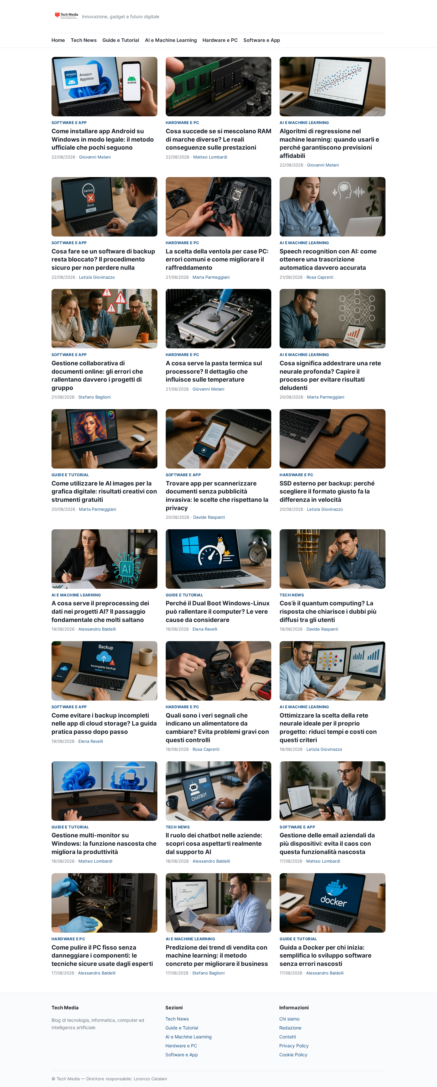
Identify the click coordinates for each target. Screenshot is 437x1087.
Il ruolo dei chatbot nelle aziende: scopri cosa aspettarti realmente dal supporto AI (214, 843)
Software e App (261, 40)
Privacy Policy (294, 1045)
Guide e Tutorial (120, 40)
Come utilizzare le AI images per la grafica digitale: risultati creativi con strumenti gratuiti (104, 491)
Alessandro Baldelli (97, 629)
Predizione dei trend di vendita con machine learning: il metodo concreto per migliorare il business (217, 955)
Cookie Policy (293, 1054)
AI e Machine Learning (171, 40)
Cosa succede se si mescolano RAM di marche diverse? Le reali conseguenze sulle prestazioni (218, 139)
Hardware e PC (220, 40)
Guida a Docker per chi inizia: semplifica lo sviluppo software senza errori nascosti (325, 955)
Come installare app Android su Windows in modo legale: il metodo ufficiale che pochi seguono (103, 139)
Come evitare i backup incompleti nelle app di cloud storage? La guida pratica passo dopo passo (104, 723)
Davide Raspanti (209, 517)
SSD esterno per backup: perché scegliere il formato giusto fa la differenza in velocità (327, 491)
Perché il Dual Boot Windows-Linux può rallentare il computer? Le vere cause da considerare (218, 611)
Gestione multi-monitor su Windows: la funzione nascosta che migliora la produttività (104, 843)
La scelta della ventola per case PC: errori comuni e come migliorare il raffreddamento (217, 259)
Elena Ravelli (205, 629)
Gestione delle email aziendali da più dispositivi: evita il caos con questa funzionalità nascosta (327, 843)
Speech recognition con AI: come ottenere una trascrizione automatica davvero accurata (328, 259)
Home (58, 40)
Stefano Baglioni (94, 397)
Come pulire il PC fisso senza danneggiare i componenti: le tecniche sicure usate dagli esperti (102, 955)
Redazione (290, 1027)
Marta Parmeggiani (211, 277)
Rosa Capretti (319, 277)
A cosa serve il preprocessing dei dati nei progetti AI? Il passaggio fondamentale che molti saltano (100, 611)
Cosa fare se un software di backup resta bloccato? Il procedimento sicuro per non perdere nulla (103, 259)
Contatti (287, 1036)
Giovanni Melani (95, 156)
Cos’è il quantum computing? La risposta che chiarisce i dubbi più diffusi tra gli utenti (328, 611)
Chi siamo (289, 1018)
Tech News (84, 40)
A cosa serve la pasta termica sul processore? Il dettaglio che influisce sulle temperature (214, 371)
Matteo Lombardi (210, 156)
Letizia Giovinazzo (97, 277)
